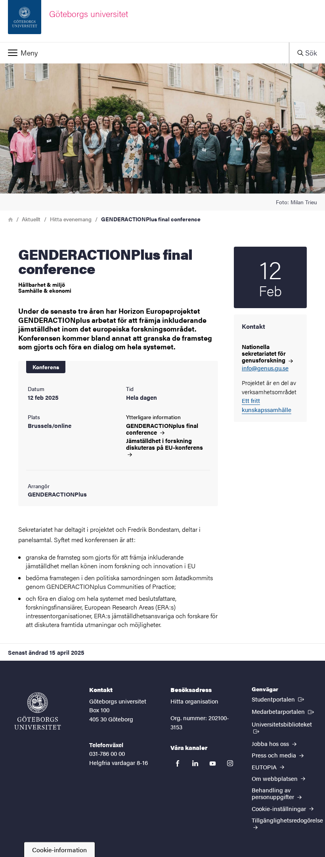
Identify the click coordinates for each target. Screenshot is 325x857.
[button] (144, 52)
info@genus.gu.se (265, 368)
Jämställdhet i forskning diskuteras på (164, 444)
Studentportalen (279, 698)
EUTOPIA (265, 767)
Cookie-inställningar (280, 808)
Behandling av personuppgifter (274, 793)
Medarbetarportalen (283, 711)
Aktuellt (31, 219)
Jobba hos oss (271, 743)
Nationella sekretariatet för (264, 353)
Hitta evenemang (71, 219)
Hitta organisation (194, 701)
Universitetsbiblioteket (284, 723)
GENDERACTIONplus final (162, 428)
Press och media (275, 755)
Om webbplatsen (275, 778)
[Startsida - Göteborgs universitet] (37, 711)
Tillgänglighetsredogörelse (287, 820)
